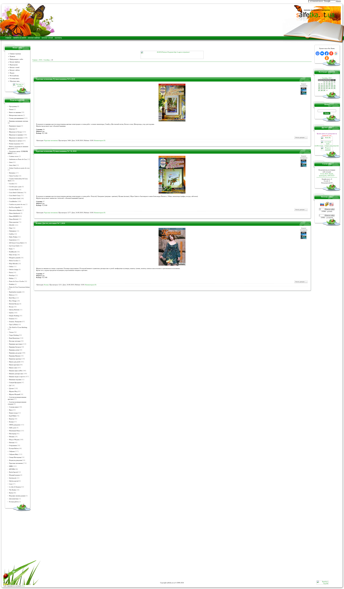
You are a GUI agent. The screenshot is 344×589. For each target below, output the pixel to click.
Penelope (12, 275)
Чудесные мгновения (16, 463)
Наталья (11, 442)
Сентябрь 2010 (327, 78)
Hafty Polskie (13, 237)
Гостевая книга (14, 78)
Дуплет (11, 388)
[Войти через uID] (318, 53)
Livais (322, 173)
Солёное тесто (13, 156)
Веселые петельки (14, 341)
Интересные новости (16, 115)
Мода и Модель (14, 439)
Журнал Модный (14, 394)
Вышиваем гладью (15, 126)
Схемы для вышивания (16, 118)
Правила (12, 56)
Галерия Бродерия (15, 382)
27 (319, 90)
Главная (34, 60)
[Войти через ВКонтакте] (322, 53)
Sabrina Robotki (14, 310)
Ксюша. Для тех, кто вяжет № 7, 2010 (50, 223)
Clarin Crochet (13, 176)
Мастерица (12, 433)
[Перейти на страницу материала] (172, 121)
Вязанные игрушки (15, 379)
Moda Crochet (13, 260)
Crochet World (13, 189)
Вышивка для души (15, 353)
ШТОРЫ (12, 469)
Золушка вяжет (14, 407)
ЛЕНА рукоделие (14, 425)
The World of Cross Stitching (18, 327)
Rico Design (13, 301)
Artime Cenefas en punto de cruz (19, 168)
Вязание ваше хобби (15, 370)
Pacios (11, 272)
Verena (11, 332)
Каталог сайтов (14, 70)
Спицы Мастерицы (15, 457)
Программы (13, 106)
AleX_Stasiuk (329, 173)
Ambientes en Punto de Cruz (18, 159)
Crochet (11, 183)
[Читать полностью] (301, 138)
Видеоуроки (14, 65)
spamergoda (323, 175)
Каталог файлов (15, 62)
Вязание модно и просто (17, 376)
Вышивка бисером (15, 347)
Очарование (13, 445)
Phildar (11, 278)
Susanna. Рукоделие (15, 321)
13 (319, 86)
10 (329, 84)
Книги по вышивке (15, 112)
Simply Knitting (14, 315)
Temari (11, 109)
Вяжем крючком (14, 365)
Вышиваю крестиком (15, 344)
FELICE (11, 225)
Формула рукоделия (15, 460)
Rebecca (11, 295)
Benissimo (12, 173)
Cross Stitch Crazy (14, 195)
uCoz (23, 586)
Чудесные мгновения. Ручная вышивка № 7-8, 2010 (56, 151)
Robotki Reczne (14, 304)
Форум (12, 73)
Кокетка (11, 419)
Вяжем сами (13, 367)
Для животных (14, 499)
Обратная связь (14, 81)
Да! (10, 385)
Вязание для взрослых (16, 373)
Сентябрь (47, 60)
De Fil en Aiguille (14, 207)
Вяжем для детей (14, 362)
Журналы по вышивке (16, 135)
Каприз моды (13, 413)
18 (332, 86)
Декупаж (12, 129)
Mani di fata (13, 254)
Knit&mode (13, 252)
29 (324, 90)
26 (334, 88)
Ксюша (11, 422)
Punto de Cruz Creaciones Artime (19, 287)
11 (332, 84)
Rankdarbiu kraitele (15, 292)
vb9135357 (331, 175)
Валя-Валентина (14, 338)
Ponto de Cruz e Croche (16, 281)
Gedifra (11, 234)
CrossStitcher (13, 201)
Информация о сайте (16, 59)
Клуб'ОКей (12, 416)
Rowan (11, 307)
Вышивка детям (14, 350)
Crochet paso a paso (15, 186)
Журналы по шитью (15, 141)
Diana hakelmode (14, 213)
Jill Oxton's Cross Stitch (16, 243)
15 (324, 86)
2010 (40, 60)
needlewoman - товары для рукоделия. (327, 146)
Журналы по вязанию (16, 138)
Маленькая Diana (14, 430)
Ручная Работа (14, 448)
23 (327, 88)
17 (329, 86)
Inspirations (12, 240)
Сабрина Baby (13, 454)
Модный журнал (14, 475)
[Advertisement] (172, 47)
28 (321, 90)
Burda (11, 493)
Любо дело (12, 427)
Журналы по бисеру (15, 132)
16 (327, 86)
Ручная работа (14, 501)
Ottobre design (13, 269)
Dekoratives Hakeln (15, 210)
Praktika (11, 284)
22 (324, 88)
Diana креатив (13, 222)
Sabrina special (13, 481)
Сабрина (12, 451)
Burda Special (13, 472)
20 (319, 88)
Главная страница (15, 53)
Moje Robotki (13, 263)
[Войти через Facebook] (327, 53)
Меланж (11, 436)
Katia (10, 249)
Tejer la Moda (13, 324)
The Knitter (12, 490)
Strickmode (12, 478)
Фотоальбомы (14, 75)
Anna (10, 162)
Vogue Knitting (14, 335)
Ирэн (10, 410)
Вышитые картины (15, 359)
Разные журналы (14, 143)
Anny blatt (12, 165)
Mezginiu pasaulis (14, 257)
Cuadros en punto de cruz (17, 204)
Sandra (11, 312)
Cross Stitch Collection (16, 192)
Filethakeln (12, 231)
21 (321, 88)
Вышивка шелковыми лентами (18, 121)
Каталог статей (14, 67)
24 (329, 88)
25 (332, 88)
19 (334, 86)
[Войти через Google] (336, 53)
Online (11, 266)
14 (321, 86)
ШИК (11, 466)
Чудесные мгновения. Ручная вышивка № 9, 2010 (55, 79)
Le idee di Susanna (15, 487)
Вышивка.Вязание (14, 356)
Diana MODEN (14, 216)
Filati (10, 228)
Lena (10, 484)
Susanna (11, 318)
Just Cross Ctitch (14, 246)
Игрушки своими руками (17, 496)
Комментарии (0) (99, 140)
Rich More (12, 298)
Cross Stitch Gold (14, 198)
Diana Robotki (13, 219)
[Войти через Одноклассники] (327, 58)
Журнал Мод (13, 391)
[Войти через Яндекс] (331, 53)
